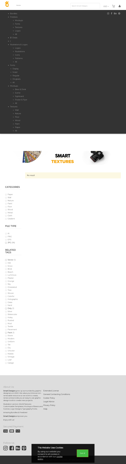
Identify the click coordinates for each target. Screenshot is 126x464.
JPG (9, 242)
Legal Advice (48, 401)
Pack (10, 332)
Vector (10, 260)
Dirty (10, 308)
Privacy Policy (49, 405)
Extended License (51, 391)
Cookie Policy (49, 398)
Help (45, 409)
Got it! (82, 453)
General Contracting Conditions (56, 394)
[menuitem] (13, 13)
